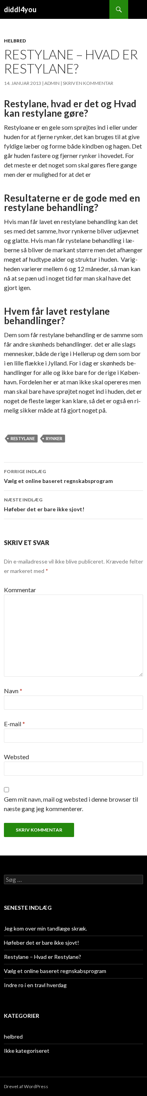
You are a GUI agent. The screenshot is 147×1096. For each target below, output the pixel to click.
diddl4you (20, 9)
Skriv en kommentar (88, 83)
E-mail (14, 723)
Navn (13, 690)
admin (52, 83)
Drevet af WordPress (26, 1086)
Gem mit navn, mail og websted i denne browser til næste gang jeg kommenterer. (71, 803)
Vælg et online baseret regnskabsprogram (58, 476)
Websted (16, 756)
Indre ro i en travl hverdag (35, 985)
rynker (54, 438)
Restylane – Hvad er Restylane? (42, 956)
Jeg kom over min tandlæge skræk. (45, 928)
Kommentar (20, 589)
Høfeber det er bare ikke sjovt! (44, 504)
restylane (23, 438)
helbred (15, 41)
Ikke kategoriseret (26, 1050)
